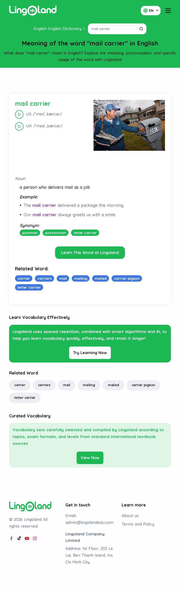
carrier (19, 385)
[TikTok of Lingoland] (19, 538)
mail (66, 385)
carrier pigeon (143, 385)
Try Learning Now (90, 352)
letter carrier (24, 398)
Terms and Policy (138, 523)
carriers (44, 385)
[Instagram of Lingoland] (35, 538)
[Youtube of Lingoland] (27, 538)
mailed (113, 385)
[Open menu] (168, 10)
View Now (90, 457)
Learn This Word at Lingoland (90, 252)
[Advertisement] (90, 81)
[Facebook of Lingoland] (11, 538)
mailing (89, 385)
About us (130, 515)
